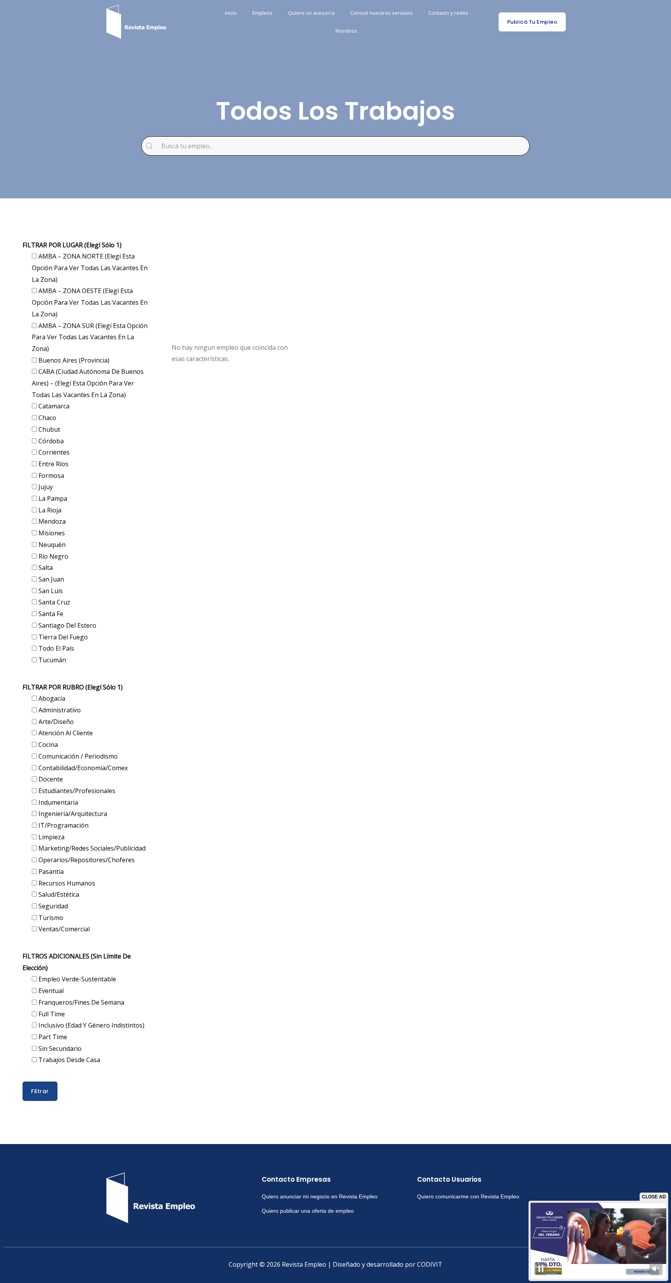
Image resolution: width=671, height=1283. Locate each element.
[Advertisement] (378, 280)
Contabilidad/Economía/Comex (82, 768)
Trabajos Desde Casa (68, 1060)
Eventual (50, 990)
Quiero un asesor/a (311, 12)
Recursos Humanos (66, 883)
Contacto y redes (448, 12)
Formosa (50, 475)
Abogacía (51, 698)
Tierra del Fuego (62, 637)
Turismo (50, 917)
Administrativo (59, 710)
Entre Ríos (52, 464)
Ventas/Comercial (63, 929)
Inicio (231, 12)
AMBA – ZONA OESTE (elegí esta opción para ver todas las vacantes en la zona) (90, 302)
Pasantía (50, 871)
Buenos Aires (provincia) (73, 360)
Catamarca (53, 406)
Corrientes (53, 452)
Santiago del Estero (66, 625)
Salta (45, 567)
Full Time (51, 1014)
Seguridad (52, 906)
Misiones (51, 533)
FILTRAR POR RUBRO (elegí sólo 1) (73, 687)
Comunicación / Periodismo (77, 756)
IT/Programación (63, 825)
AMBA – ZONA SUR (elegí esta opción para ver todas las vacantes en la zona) (90, 337)
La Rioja (49, 510)
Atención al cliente (65, 733)
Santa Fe (50, 613)
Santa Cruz (53, 602)
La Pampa (52, 498)
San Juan (50, 579)
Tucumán (51, 660)
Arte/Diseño (55, 721)
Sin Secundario (59, 1048)
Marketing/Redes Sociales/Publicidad (91, 848)
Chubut (48, 429)
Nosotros (346, 30)
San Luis (50, 591)
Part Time (52, 1037)
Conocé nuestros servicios (381, 12)
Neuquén (51, 544)
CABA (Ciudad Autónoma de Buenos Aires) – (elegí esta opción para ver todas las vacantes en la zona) (88, 383)
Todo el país (55, 648)
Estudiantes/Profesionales (76, 790)
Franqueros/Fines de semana (80, 1002)
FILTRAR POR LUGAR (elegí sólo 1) (72, 245)
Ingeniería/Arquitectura (72, 813)
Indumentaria (57, 802)
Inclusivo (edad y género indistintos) (90, 1025)
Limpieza (50, 837)
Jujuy (45, 487)
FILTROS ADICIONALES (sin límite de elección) (77, 962)
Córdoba (50, 441)
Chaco (46, 417)
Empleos (262, 12)
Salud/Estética (58, 894)
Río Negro (52, 556)
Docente (50, 779)
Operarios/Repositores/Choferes (86, 860)
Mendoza (51, 521)
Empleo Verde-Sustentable (76, 979)
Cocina (47, 744)
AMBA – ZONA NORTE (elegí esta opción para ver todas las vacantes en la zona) (90, 267)
